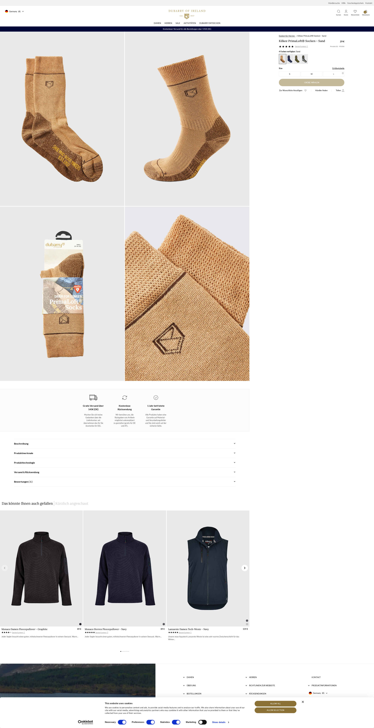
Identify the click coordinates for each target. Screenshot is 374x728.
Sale (178, 23)
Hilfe (344, 3)
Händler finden (321, 90)
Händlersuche (334, 3)
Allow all (275, 703)
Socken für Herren (287, 36)
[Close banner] (303, 702)
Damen (157, 23)
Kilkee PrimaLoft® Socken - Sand (311, 36)
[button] (4, 568)
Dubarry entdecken (209, 23)
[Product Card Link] (41, 568)
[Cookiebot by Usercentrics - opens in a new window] (85, 722)
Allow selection (275, 710)
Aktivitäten (190, 23)
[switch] (150, 722)
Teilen (338, 90)
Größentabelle (338, 68)
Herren (168, 23)
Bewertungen (301, 46)
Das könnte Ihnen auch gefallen (27, 503)
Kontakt (368, 3)
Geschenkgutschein (355, 3)
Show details (218, 722)
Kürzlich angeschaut (71, 503)
